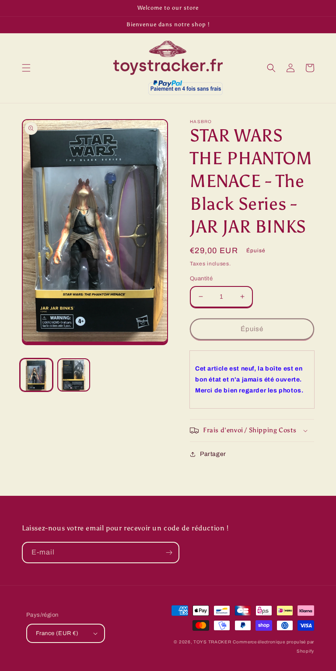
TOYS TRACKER (212, 641)
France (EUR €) (57, 633)
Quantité (201, 278)
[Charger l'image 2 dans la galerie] (74, 375)
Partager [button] (213, 454)
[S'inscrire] (168, 552)
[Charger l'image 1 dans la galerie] (36, 375)
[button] (26, 68)
